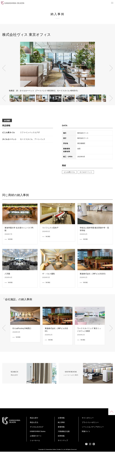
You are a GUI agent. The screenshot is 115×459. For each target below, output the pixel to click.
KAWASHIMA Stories (37, 431)
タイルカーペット (86, 172)
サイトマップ (63, 440)
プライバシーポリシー (90, 422)
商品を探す (34, 418)
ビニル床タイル (69, 172)
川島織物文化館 (64, 431)
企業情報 (61, 418)
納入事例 (61, 422)
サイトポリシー (88, 418)
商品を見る (34, 422)
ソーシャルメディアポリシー (93, 427)
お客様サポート (36, 436)
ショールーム (35, 440)
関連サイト (86, 431)
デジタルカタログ (36, 427)
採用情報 (61, 436)
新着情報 (61, 427)
